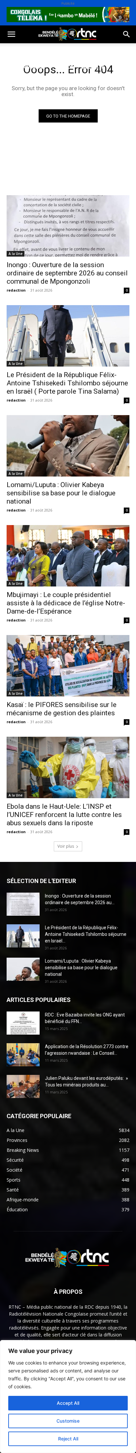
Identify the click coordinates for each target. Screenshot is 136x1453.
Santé (100, 51)
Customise (68, 1421)
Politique (17, 51)
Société (48, 51)
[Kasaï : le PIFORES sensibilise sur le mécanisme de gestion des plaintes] (68, 665)
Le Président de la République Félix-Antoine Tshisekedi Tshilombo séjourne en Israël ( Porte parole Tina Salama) (67, 383)
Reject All (68, 1438)
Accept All (68, 1403)
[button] (11, 34)
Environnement (25, 67)
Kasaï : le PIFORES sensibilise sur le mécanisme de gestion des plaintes (62, 709)
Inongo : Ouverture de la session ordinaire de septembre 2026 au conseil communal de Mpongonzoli (67, 273)
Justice (64, 67)
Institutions (22, 83)
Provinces (61, 83)
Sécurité (93, 67)
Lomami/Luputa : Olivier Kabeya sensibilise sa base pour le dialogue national (61, 493)
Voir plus (65, 846)
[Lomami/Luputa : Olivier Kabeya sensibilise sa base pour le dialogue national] (68, 446)
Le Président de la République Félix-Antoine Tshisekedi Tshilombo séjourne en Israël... (85, 934)
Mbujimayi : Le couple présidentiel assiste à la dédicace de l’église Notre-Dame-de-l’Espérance (66, 603)
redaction (16, 290)
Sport (75, 51)
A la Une (15, 253)
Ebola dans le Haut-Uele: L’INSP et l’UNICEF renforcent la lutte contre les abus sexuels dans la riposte (64, 814)
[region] (68, 1396)
